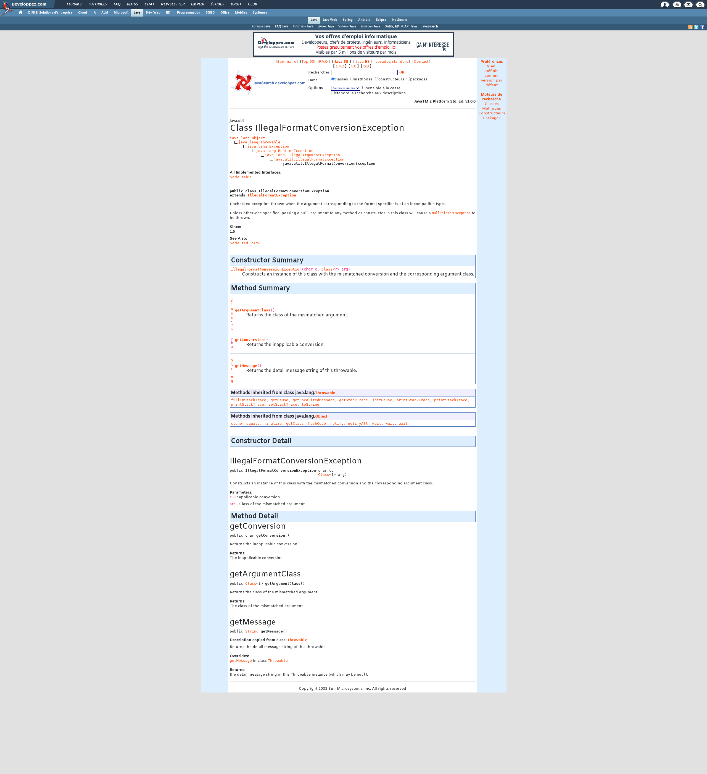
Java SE (341, 61)
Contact (421, 61)
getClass (295, 423)
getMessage (246, 366)
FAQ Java (281, 26)
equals (253, 423)
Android (364, 20)
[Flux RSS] (690, 27)
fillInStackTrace (248, 400)
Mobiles (241, 13)
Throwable (325, 393)
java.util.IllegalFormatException (309, 159)
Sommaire (286, 61)
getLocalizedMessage (314, 400)
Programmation (188, 13)
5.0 (353, 66)
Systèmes (260, 13)
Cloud (82, 13)
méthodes (364, 79)
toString (310, 404)
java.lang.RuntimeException (284, 151)
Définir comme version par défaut (491, 78)
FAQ (117, 4)
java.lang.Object (247, 138)
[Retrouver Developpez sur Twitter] (696, 27)
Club (252, 4)
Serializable (241, 177)
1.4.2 (339, 66)
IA (94, 13)
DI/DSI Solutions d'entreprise (50, 13)
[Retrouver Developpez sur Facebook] (702, 27)
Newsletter (172, 4)
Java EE (363, 61)
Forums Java (261, 26)
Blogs (132, 4)
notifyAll (358, 423)
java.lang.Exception (268, 146)
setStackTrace (282, 404)
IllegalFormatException (271, 195)
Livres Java (326, 26)
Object (321, 416)
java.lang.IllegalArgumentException (302, 155)
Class (327, 269)
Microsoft (121, 13)
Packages (491, 118)
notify (337, 423)
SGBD (210, 13)
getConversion (249, 340)
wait (376, 423)
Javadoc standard (392, 61)
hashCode (317, 423)
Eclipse (381, 20)
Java (137, 13)
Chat (149, 4)
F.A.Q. (323, 61)
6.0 (366, 66)
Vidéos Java (347, 26)
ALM (104, 13)
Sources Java (370, 26)
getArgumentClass (252, 310)
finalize (273, 423)
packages (419, 79)
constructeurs (391, 79)
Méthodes (491, 108)
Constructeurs (491, 113)
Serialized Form (244, 243)
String (232, 370)
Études (217, 4)
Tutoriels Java (303, 26)
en (493, 66)
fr (488, 66)
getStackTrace (353, 400)
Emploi (197, 4)
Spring (348, 20)
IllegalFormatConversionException (266, 269)
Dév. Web (153, 13)
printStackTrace (413, 400)
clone (236, 423)
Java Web (330, 20)
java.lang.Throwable (259, 142)
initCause (382, 400)
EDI (169, 13)
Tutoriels (97, 4)
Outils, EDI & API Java (400, 26)
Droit (236, 4)
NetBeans (399, 20)
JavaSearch (429, 26)
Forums (74, 4)
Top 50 (307, 61)
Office (224, 13)
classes (342, 79)
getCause (279, 400)
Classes (492, 104)
